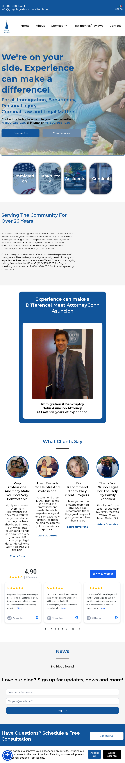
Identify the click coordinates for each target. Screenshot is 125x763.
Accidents (75, 178)
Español (118, 8)
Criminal (100, 178)
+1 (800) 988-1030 (12, 6)
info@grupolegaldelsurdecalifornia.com (26, 9)
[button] (65, 25)
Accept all (94, 754)
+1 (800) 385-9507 (14, 122)
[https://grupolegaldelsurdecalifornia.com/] (6, 26)
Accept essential (112, 754)
